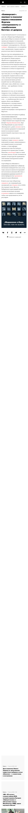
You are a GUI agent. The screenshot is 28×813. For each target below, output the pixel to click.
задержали (4, 183)
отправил (15, 185)
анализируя (12, 152)
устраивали (5, 193)
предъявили (18, 176)
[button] (24, 2)
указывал (18, 127)
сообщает (4, 47)
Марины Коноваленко (13, 122)
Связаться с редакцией (15, 237)
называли (15, 140)
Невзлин (3, 6)
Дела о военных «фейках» (13, 6)
